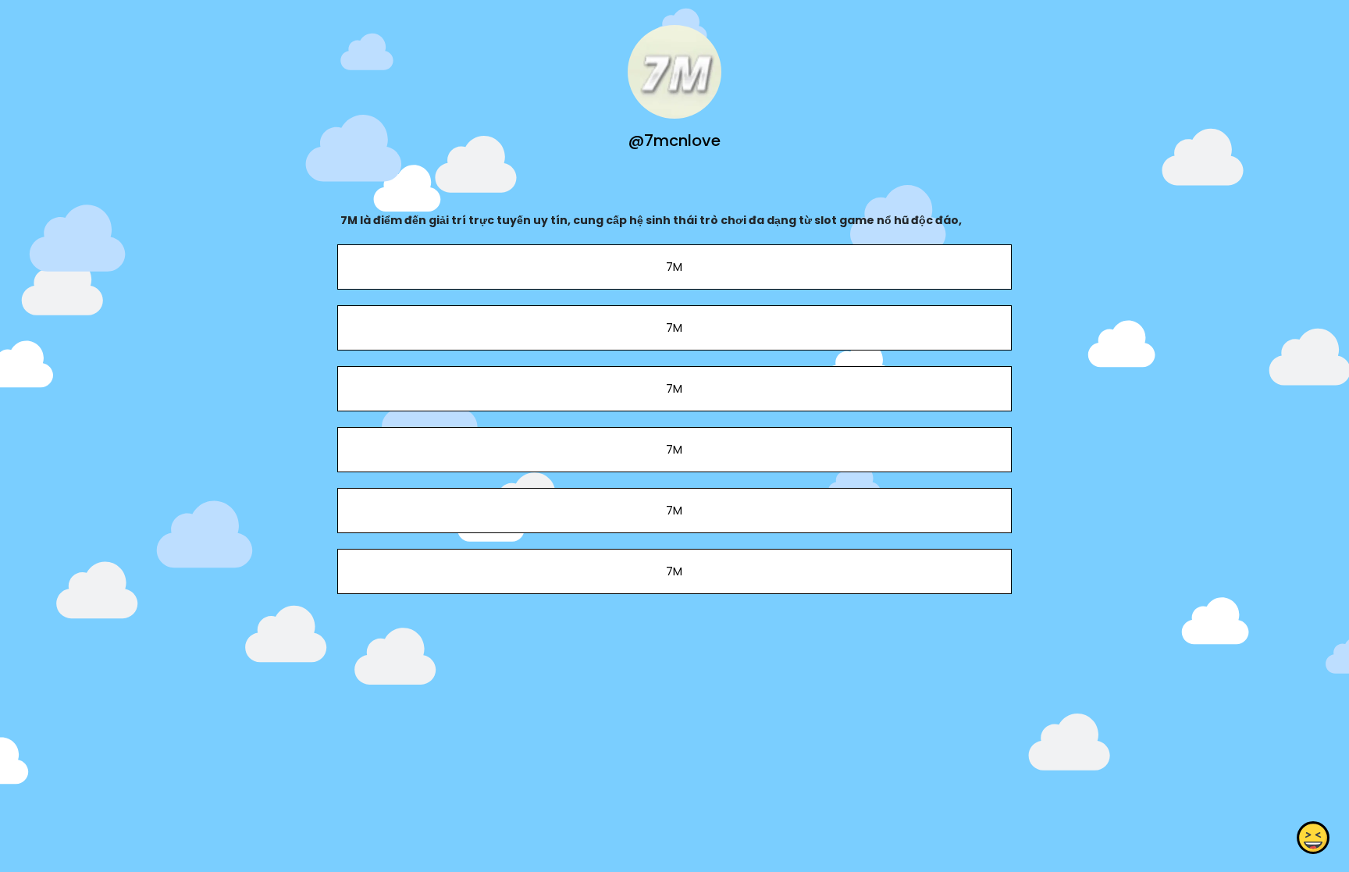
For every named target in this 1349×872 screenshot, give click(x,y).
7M (674, 267)
